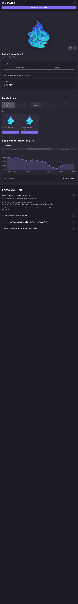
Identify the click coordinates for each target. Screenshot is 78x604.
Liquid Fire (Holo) (20, 15)
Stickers (11, 15)
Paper (28, 15)
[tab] (14, 149)
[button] (10, 132)
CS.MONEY (4, 15)
